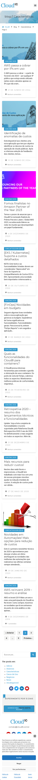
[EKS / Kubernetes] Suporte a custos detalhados (16, 256)
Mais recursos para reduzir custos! (16, 463)
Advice (9, 666)
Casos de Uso (12, 674)
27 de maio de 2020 (18, 491)
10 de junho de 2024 (18, 160)
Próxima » (28, 638)
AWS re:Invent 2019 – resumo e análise (18, 591)
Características (12, 671)
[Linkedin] (22, 688)
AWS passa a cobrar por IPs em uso (17, 67)
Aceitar (19, 758)
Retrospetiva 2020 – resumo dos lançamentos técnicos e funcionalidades (19, 413)
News (8, 680)
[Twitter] (16, 688)
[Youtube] (27, 688)
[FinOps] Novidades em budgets (17, 306)
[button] (35, 736)
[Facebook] (11, 688)
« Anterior (9, 633)
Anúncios (10, 61)
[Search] (33, 654)
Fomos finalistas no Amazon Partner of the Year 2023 (17, 206)
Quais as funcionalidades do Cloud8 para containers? (16, 358)
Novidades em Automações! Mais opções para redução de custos (18, 539)
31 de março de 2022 (18, 337)
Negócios (10, 677)
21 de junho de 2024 (18, 90)
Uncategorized (14, 249)
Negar (19, 764)
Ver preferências (19, 769)
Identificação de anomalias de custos (17, 134)
